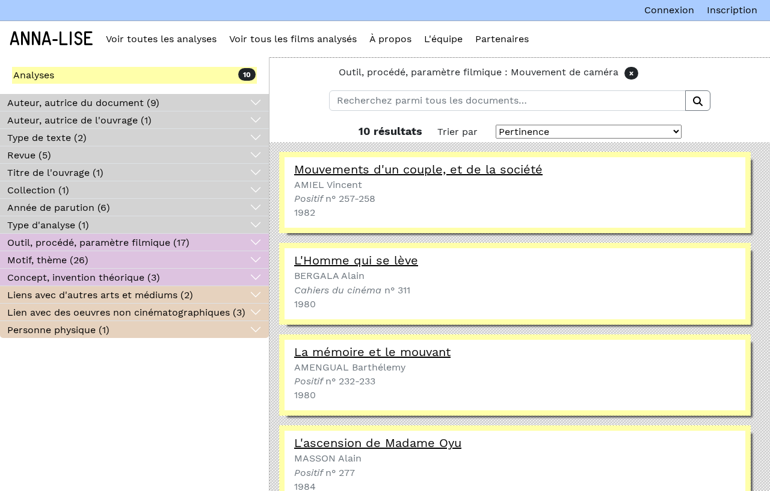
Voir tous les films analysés (293, 39)
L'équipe (443, 39)
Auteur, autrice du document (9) (83, 102)
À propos (390, 39)
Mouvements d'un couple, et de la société (418, 169)
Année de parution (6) (58, 207)
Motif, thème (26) (47, 260)
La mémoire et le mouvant (372, 352)
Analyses (33, 75)
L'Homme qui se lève (356, 260)
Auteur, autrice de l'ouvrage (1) (79, 120)
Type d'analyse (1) (48, 225)
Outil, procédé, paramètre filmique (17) (98, 242)
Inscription (732, 10)
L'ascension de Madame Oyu (377, 443)
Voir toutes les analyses (161, 39)
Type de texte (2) (47, 137)
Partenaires (502, 39)
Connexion (669, 10)
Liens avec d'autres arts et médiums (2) (100, 295)
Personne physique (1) (58, 330)
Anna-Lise (51, 39)
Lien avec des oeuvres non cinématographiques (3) (126, 312)
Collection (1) (38, 190)
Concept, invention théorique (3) (83, 277)
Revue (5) (29, 155)
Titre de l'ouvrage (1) (55, 172)
